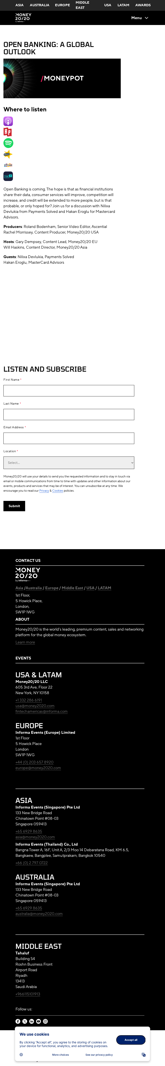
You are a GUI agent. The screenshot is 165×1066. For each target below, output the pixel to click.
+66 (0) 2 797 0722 (31, 862)
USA (90, 588)
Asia (19, 588)
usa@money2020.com (35, 705)
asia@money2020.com (35, 837)
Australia (34, 588)
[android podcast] (8, 157)
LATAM (104, 588)
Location (9, 451)
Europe (51, 588)
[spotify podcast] (8, 146)
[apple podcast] (8, 124)
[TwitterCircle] (25, 1021)
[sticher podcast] (8, 168)
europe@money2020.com (38, 767)
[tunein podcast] (8, 179)
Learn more (25, 642)
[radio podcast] (7, 135)
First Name (11, 380)
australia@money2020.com (39, 913)
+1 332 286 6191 (28, 700)
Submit (14, 506)
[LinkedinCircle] (31, 1021)
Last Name (11, 403)
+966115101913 (27, 994)
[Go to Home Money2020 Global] (23, 17)
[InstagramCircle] (45, 1021)
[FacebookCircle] (18, 1021)
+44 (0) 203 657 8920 (34, 762)
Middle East (72, 588)
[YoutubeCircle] (38, 1021)
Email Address (13, 427)
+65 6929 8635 (28, 831)
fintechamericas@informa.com (41, 711)
